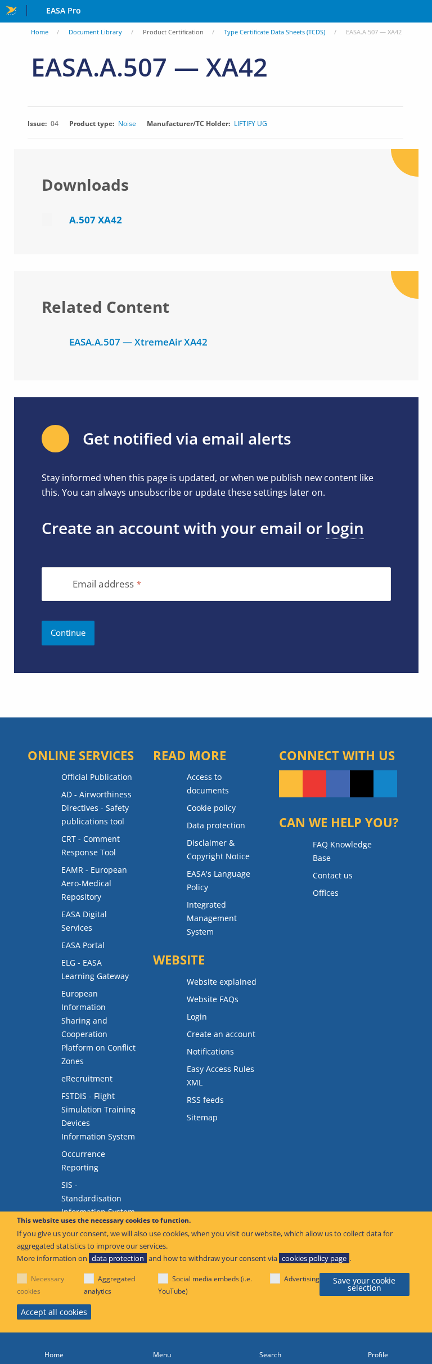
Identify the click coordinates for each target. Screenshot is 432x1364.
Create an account (221, 1034)
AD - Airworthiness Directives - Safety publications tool (96, 808)
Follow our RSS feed (291, 783)
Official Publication (96, 776)
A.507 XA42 (95, 219)
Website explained (221, 981)
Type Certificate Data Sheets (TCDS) (274, 32)
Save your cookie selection (364, 1284)
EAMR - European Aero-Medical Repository (94, 883)
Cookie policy (211, 807)
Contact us (333, 875)
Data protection (216, 825)
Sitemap (202, 1117)
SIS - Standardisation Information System (98, 1198)
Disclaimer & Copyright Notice (218, 849)
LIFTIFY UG (250, 123)
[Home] (54, 1348)
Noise (127, 123)
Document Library (95, 32)
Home (39, 32)
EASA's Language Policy (218, 880)
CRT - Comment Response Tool (90, 845)
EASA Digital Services (84, 921)
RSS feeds (205, 1099)
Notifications (210, 1051)
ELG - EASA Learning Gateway (95, 969)
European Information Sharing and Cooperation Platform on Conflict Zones (98, 1027)
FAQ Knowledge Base (342, 851)
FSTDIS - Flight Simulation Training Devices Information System (98, 1116)
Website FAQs (212, 999)
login (345, 528)
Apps (421, 12)
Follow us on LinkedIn (385, 783)
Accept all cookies (54, 1312)
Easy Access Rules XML (220, 1076)
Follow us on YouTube (314, 783)
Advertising (302, 1279)
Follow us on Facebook (338, 783)
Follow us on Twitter (362, 783)
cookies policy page (314, 1258)
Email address (103, 584)
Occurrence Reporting (83, 1160)
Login (197, 1016)
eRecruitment (86, 1078)
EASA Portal (83, 945)
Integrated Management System (212, 918)
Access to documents (208, 783)
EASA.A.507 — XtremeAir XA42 (138, 341)
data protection (118, 1258)
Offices (326, 892)
